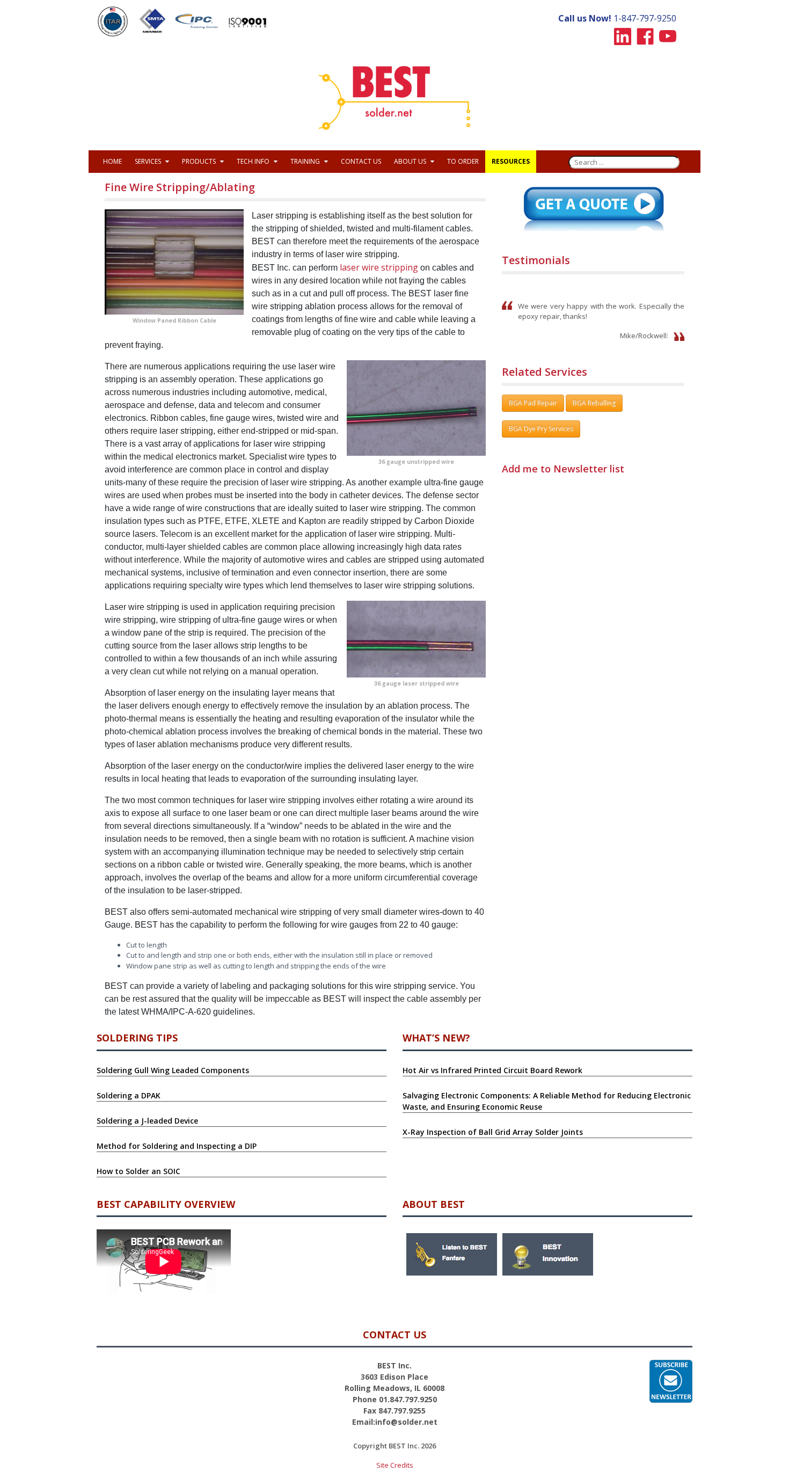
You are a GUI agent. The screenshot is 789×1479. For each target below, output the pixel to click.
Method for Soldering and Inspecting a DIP (177, 1146)
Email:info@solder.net (394, 1422)
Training (306, 161)
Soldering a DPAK (128, 1095)
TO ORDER (463, 161)
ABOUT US (411, 161)
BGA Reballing (594, 402)
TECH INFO (254, 161)
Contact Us (361, 161)
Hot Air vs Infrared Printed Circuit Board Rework (492, 1070)
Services (149, 161)
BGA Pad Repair (533, 402)
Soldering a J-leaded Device (147, 1121)
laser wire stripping (379, 267)
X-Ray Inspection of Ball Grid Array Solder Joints (493, 1132)
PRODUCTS (199, 161)
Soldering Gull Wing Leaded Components (173, 1070)
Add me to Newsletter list (563, 468)
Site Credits (394, 1465)
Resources (511, 161)
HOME (112, 161)
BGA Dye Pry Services (541, 428)
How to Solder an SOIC (138, 1171)
